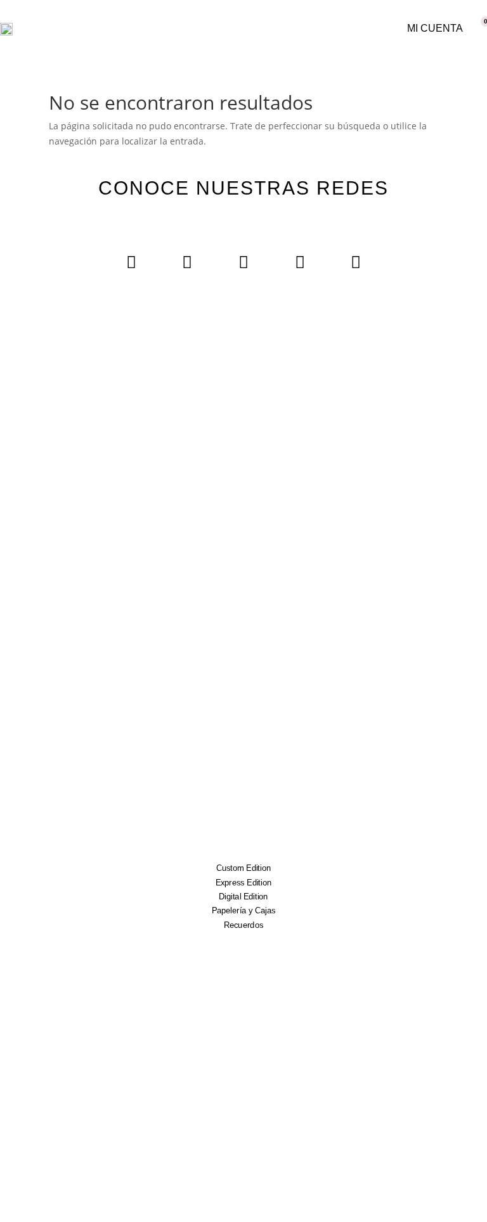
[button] (345, 28)
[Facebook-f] (187, 261)
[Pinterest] (299, 261)
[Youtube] (243, 261)
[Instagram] (131, 261)
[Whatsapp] (356, 261)
